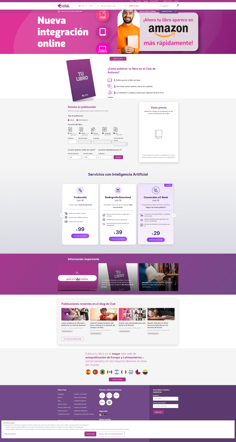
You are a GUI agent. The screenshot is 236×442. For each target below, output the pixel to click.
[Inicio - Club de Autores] (64, 6)
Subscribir (158, 412)
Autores (60, 397)
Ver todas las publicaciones (72, 339)
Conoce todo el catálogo (148, 11)
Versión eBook (88, 153)
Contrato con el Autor (80, 394)
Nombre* (156, 395)
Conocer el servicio (80, 239)
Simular (118, 157)
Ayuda (176, 1)
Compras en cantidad (80, 407)
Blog (59, 401)
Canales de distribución (81, 411)
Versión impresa (73, 153)
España (145, 1)
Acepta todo (90, 434)
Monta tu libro (117, 379)
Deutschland (154, 1)
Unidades (101, 153)
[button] (62, 215)
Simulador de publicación (84, 414)
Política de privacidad (9, 434)
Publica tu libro (167, 1)
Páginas (70, 138)
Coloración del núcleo (118, 139)
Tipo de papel (82, 138)
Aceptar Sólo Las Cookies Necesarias (111, 434)
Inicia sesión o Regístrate (166, 6)
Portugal (138, 1)
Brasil (131, 1)
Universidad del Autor (80, 404)
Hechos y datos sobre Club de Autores (64, 409)
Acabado (96, 138)
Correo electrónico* (159, 403)
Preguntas (61, 394)
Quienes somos (62, 404)
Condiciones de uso (63, 414)
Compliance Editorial (80, 401)
